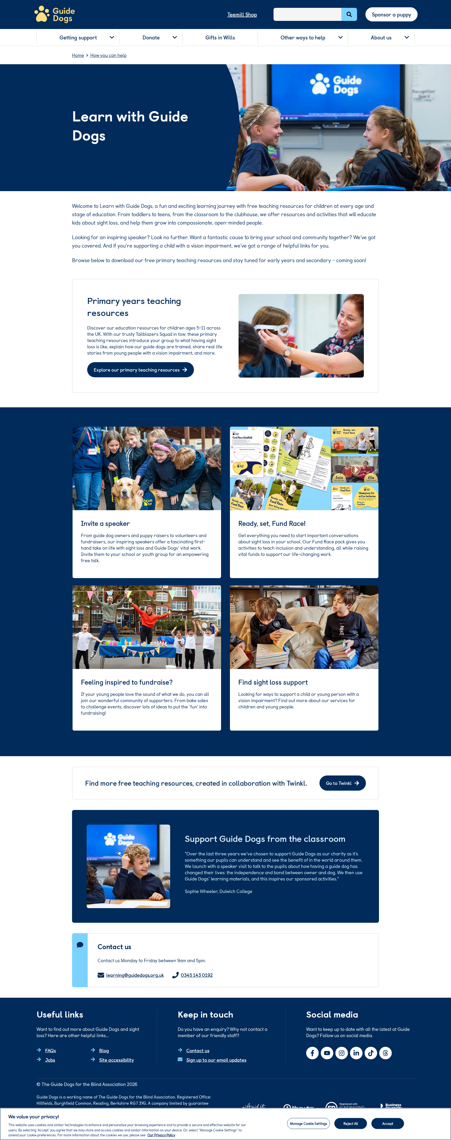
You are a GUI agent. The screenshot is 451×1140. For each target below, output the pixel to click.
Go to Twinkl (339, 782)
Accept (387, 1123)
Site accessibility (116, 1059)
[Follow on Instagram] (341, 1053)
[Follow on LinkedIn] (356, 1053)
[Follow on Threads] (385, 1053)
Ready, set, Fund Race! (272, 523)
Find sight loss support (273, 682)
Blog (104, 1050)
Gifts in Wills (220, 37)
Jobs (50, 1059)
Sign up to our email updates (216, 1059)
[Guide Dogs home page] (54, 14)
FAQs (50, 1050)
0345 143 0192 (197, 975)
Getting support (78, 37)
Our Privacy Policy (161, 1134)
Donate (151, 37)
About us (381, 37)
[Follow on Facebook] (312, 1053)
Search (349, 14)
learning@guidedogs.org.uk (135, 975)
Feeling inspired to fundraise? (127, 682)
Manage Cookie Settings (308, 1123)
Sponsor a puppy (391, 14)
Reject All (350, 1123)
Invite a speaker (105, 523)
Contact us (197, 1050)
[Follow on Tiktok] (371, 1053)
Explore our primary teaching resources (137, 369)
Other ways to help (303, 37)
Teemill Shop (242, 14)
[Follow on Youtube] (327, 1053)
